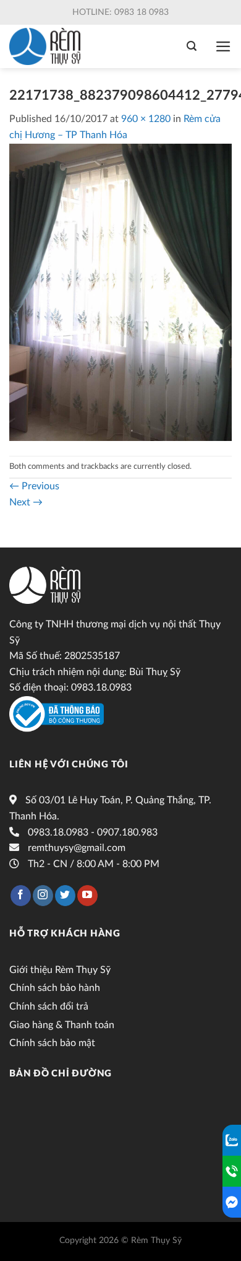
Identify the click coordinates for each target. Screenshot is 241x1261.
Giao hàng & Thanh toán (61, 1025)
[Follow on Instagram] (43, 895)
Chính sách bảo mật (52, 1043)
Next (26, 502)
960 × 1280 (146, 119)
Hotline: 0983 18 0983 (120, 12)
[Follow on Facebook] (21, 895)
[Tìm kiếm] (192, 46)
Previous (34, 486)
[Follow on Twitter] (65, 895)
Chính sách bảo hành (54, 988)
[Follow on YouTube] (87, 895)
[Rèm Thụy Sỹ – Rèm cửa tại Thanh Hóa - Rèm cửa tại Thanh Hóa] (48, 46)
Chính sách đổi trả (48, 1006)
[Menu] (223, 46)
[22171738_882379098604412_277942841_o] (120, 292)
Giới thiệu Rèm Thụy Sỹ (60, 970)
